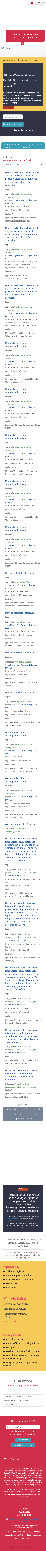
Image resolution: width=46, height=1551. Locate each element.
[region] (23, 1147)
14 (25, 1114)
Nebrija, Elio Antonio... (16, 1303)
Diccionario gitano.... (15, 1314)
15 (31, 1114)
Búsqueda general (12, 124)
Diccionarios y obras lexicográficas (23, 1351)
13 (20, 1114)
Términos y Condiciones (24, 1434)
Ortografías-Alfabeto (23, 582)
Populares (11, 1287)
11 (10, 1114)
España (8, 577)
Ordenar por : (17, 158)
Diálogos (10, 1347)
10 (39, 1109)
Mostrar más (10, 1321)
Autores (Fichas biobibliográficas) (22, 1343)
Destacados (11, 1283)
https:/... (7, 1317)
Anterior (18, 1109)
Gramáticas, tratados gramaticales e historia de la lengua (22, 1357)
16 (36, 1114)
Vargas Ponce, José (18, 876)
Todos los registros (15, 1271)
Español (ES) (38, 3)
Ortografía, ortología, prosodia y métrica (20, 1364)
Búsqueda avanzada (23, 130)
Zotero (10, 1219)
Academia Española (15, 1308)
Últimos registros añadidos (19, 1275)
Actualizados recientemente (19, 1279)
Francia (8, 350)
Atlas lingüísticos (14, 1339)
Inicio (8, 1109)
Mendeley (16, 1219)
